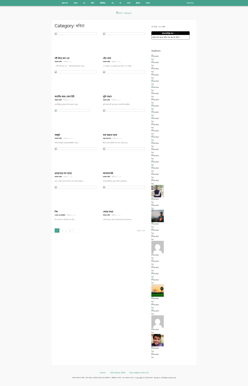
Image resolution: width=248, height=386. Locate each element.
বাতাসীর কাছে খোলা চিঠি (64, 96)
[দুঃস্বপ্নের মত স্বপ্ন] (76, 158)
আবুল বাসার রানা (107, 138)
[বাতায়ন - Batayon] (124, 12)
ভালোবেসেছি (108, 173)
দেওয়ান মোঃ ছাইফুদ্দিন (60, 215)
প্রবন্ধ (76, 3)
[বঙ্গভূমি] (72, 120)
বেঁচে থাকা (107, 58)
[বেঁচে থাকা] (124, 43)
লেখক (128, 3)
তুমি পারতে (107, 96)
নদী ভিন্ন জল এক (62, 58)
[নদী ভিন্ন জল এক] (76, 43)
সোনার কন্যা (108, 211)
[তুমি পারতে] (124, 81)
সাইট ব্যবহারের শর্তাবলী (117, 373)
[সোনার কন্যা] (124, 196)
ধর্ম (120, 3)
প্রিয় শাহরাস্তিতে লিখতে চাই (139, 373)
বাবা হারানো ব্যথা (110, 134)
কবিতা (92, 3)
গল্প (84, 3)
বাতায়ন (148, 3)
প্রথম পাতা (65, 3)
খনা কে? (176, 33)
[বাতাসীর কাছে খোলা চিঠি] (76, 81)
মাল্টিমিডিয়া (103, 3)
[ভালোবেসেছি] (124, 158)
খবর (112, 3)
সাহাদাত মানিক (58, 61)
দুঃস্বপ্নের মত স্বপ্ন (63, 173)
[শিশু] (76, 196)
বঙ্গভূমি (57, 134)
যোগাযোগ (102, 373)
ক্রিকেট (138, 3)
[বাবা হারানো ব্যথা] (124, 120)
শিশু (56, 211)
